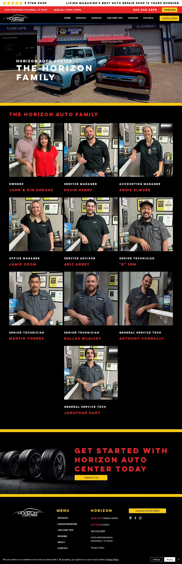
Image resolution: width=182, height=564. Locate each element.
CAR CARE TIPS (65, 530)
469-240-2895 (145, 9)
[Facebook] (135, 518)
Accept (170, 559)
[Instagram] (140, 518)
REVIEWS (62, 536)
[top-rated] (130, 518)
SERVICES (63, 517)
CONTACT (63, 548)
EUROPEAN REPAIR (67, 524)
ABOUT (61, 542)
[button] (133, 18)
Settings (156, 559)
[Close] (178, 559)
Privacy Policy (97, 547)
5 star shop (36, 3)
